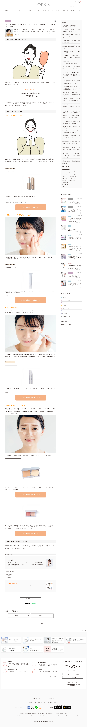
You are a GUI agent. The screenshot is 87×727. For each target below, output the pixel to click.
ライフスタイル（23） (66, 316)
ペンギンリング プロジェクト (65, 715)
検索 (63, 6)
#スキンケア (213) (66, 169)
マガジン (78, 10)
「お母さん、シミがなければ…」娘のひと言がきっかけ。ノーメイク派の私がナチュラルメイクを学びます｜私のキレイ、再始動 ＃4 (71, 100)
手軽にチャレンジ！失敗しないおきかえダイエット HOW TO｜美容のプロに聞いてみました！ (71, 36)
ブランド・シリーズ (22, 10)
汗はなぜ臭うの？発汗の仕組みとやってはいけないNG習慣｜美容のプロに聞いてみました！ (71, 149)
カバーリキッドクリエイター (11, 365)
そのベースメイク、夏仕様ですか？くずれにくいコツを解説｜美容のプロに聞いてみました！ (71, 137)
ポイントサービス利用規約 (39, 715)
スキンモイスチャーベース (10, 267)
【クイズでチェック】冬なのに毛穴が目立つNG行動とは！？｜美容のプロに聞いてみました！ (71, 57)
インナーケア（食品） (56, 10)
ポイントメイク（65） (66, 302)
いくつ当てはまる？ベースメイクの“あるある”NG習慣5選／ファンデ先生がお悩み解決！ (25, 586)
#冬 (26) (64, 186)
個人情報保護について (50, 713)
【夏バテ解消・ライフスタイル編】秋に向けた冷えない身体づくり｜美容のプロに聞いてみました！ (71, 161)
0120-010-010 (75, 667)
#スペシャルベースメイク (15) (68, 171)
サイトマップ (75, 715)
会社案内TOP (23, 713)
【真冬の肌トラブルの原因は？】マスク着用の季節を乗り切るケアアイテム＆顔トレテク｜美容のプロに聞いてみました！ (71, 88)
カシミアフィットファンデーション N (13, 458)
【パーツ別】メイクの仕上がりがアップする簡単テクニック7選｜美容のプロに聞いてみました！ (71, 46)
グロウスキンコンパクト (10, 501)
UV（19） (64, 305)
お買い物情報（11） (66, 321)
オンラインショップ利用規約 (15, 715)
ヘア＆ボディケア (45, 10)
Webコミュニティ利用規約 (27, 715)
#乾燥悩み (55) (65, 182)
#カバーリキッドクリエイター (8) (69, 176)
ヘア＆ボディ (40, 702)
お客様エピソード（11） (66, 324)
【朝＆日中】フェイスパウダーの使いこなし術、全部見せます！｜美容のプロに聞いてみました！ (71, 94)
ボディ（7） (64, 313)
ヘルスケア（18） (64, 327)
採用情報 (29, 713)
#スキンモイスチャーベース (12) (69, 174)
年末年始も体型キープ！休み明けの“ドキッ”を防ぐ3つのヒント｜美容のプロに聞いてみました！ (71, 106)
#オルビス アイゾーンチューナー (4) (69, 172)
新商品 (6, 10)
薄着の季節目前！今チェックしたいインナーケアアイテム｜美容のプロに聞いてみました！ (71, 143)
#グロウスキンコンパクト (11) (68, 180)
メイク (37, 10)
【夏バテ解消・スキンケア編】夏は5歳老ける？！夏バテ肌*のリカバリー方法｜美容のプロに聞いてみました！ (71, 155)
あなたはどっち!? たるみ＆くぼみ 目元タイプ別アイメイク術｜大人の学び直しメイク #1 (71, 117)
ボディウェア (65, 10)
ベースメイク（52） (66, 300)
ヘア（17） (64, 310)
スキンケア (31, 10)
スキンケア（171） (66, 297)
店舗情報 (72, 10)
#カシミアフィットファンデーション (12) (70, 178)
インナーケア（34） (66, 308)
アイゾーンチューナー (9, 171)
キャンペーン (13, 10)
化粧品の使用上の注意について (38, 713)
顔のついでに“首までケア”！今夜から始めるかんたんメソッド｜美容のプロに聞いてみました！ (71, 68)
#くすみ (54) (65, 184)
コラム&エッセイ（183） (67, 319)
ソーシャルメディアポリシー (52, 715)
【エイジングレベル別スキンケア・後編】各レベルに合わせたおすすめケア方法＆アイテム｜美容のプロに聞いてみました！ (71, 82)
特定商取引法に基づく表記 (61, 713)
